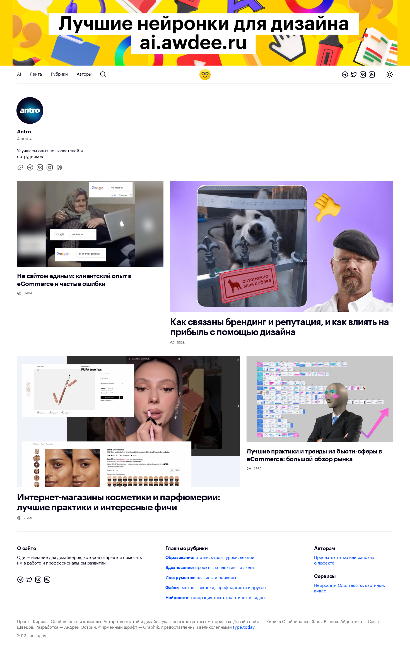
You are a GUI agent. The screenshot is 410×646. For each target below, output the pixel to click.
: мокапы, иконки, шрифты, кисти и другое (215, 588)
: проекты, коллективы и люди (209, 568)
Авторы (84, 74)
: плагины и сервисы (200, 578)
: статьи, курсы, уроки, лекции (209, 558)
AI (19, 74)
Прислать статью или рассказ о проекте (344, 560)
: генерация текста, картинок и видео (215, 598)
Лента (36, 74)
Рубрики (59, 74)
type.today (243, 627)
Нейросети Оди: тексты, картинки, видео (349, 588)
